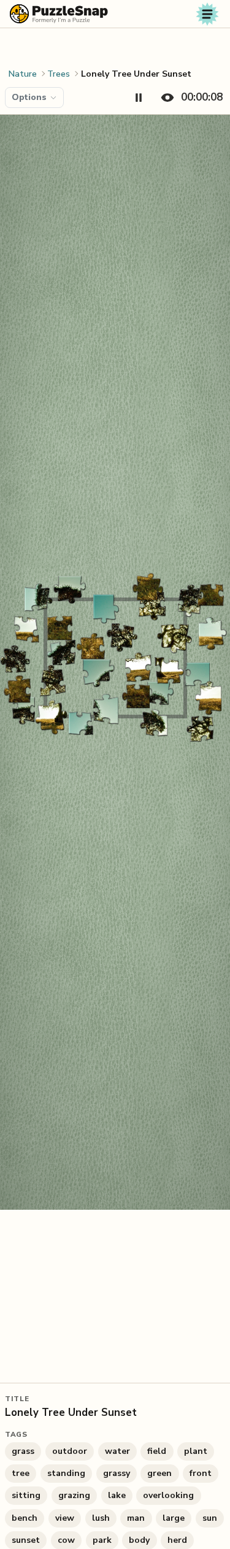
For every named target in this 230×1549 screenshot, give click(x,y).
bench (24, 1518)
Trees (58, 74)
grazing (74, 1495)
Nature (23, 74)
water (117, 1451)
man (136, 1518)
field (156, 1451)
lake (117, 1495)
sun (209, 1518)
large (174, 1518)
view (64, 1518)
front (201, 1473)
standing (66, 1473)
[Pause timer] (138, 97)
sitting (26, 1495)
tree (20, 1473)
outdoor (69, 1451)
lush (101, 1518)
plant (195, 1451)
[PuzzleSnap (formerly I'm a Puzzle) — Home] (59, 13)
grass (23, 1451)
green (159, 1473)
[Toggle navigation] (207, 14)
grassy (116, 1473)
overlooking (168, 1495)
